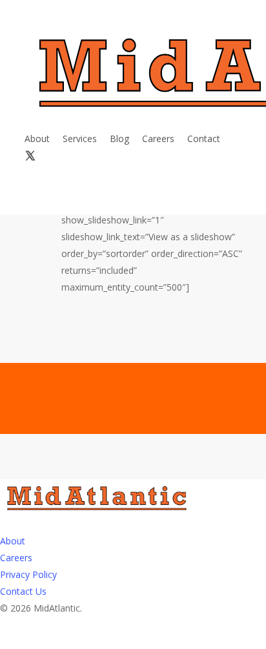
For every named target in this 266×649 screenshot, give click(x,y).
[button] (133, 640)
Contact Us (23, 591)
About (12, 541)
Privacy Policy (28, 574)
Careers (16, 557)
